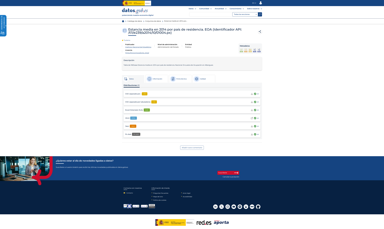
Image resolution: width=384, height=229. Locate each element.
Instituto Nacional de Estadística (138, 47)
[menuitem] (191, 9)
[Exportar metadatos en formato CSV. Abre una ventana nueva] (250, 50)
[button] (254, 3)
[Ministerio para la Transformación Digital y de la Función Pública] (136, 3)
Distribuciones (132, 85)
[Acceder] (252, 118)
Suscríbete (222, 173)
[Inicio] (138, 12)
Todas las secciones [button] (242, 14)
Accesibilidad (187, 197)
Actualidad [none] (219, 9)
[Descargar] (252, 94)
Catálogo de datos (134, 21)
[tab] (133, 79)
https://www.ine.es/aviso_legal (137, 53)
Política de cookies (159, 200)
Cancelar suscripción (231, 177)
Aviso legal (186, 193)
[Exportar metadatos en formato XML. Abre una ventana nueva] (241, 50)
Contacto (129, 193)
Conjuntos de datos (153, 21)
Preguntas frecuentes (160, 193)
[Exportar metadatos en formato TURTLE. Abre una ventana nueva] (254, 50)
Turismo (127, 40)
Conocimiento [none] (235, 9)
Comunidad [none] (204, 9)
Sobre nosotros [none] (253, 9)
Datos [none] (191, 9)
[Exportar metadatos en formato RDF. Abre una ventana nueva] (259, 50)
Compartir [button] (260, 31)
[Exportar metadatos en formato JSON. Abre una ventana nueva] (245, 50)
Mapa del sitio (158, 197)
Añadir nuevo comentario (192, 148)
